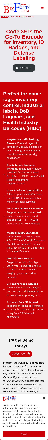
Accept (24, 433)
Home (4, 16)
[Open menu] (42, 7)
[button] (44, 398)
